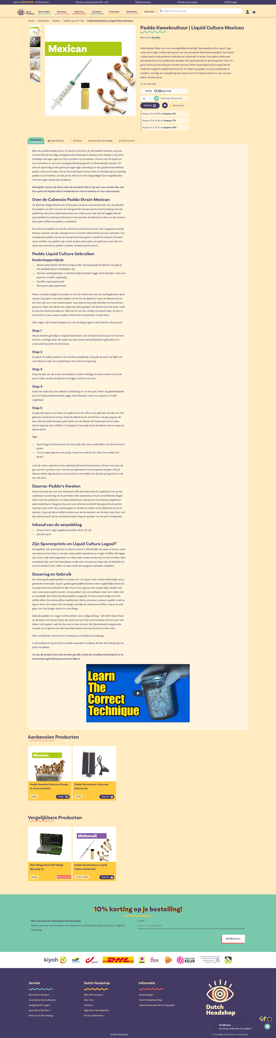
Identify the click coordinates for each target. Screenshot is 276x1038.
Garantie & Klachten (40, 1010)
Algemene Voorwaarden (97, 1010)
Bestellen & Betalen (40, 994)
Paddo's (56, 20)
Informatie (149, 12)
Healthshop (131, 12)
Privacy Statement (94, 1015)
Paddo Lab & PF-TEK (74, 20)
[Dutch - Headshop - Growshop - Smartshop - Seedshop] (25, 12)
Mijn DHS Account (94, 994)
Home (31, 20)
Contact (89, 1005)
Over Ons (89, 1000)
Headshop (96, 12)
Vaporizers (79, 12)
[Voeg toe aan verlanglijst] (165, 105)
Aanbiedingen (147, 994)
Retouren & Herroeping (41, 1015)
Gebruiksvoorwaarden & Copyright (157, 1005)
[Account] (247, 12)
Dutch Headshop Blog (151, 1000)
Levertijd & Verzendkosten (43, 1000)
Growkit (156, 37)
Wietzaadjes (44, 12)
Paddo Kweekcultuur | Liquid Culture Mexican (110, 20)
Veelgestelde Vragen (40, 1005)
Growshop (61, 12)
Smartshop (114, 12)
